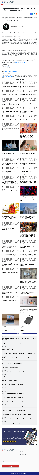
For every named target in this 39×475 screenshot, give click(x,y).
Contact (21, 456)
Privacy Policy (22, 453)
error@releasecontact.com (7, 76)
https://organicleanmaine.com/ (20, 62)
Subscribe (10, 466)
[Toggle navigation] (2, 4)
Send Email (7, 66)
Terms (21, 451)
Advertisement (23, 454)
